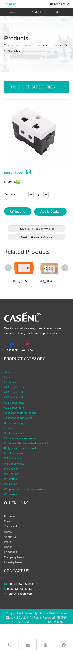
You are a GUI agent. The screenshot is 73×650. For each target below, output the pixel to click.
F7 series (10, 377)
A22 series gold (14, 407)
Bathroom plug (13, 423)
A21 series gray (14, 402)
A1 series (10, 372)
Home (12, 12)
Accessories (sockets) (18, 417)
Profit (7, 541)
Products (36, 12)
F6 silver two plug (43, 228)
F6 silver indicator (40, 237)
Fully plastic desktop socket (21, 448)
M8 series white (14, 463)
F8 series (10, 382)
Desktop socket (14, 433)
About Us (10, 536)
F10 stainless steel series (20, 438)
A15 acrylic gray (14, 387)
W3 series (10, 478)
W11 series (11, 473)
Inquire (20, 211)
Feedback (10, 552)
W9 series (10, 494)
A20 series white (14, 397)
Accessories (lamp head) (20, 412)
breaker (9, 428)
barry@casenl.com (21, 593)
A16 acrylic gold (14, 392)
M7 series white (14, 458)
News (7, 521)
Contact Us (11, 526)
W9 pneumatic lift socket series (24, 489)
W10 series (11, 468)
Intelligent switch (14, 453)
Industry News (13, 562)
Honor (8, 546)
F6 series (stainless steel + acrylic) (26, 443)
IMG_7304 (45, 281)
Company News (14, 557)
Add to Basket (50, 211)
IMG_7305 (20, 281)
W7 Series (10, 483)
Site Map (57, 621)
